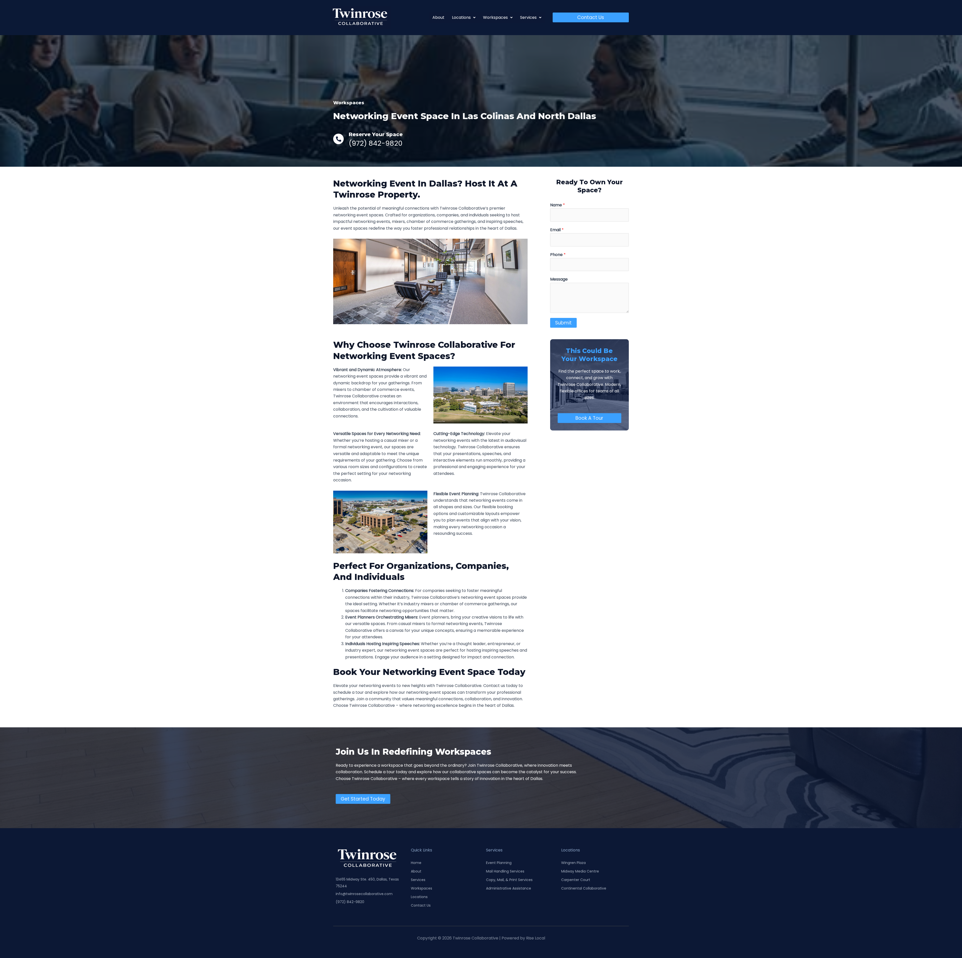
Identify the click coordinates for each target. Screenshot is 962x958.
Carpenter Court (575, 879)
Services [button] (528, 17)
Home (416, 862)
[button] (463, 17)
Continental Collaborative (583, 888)
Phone (558, 254)
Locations (419, 896)
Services (418, 879)
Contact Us (421, 905)
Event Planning (499, 862)
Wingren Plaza (573, 862)
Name (557, 205)
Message (559, 279)
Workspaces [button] (495, 17)
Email (557, 230)
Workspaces (421, 888)
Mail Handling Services (505, 871)
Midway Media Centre (580, 871)
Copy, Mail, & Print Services (509, 879)
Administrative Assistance (508, 888)
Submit (563, 322)
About (438, 17)
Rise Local (535, 938)
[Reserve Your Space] (338, 139)
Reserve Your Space (376, 134)
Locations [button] (461, 17)
